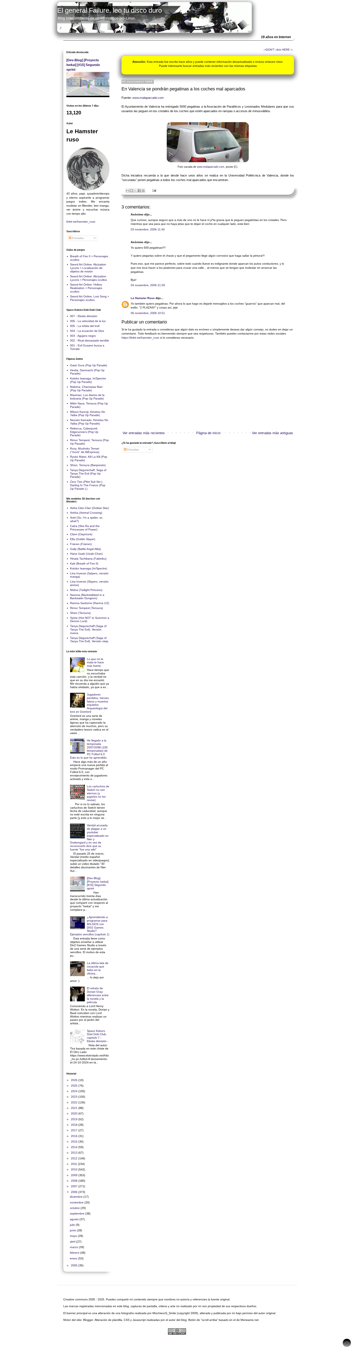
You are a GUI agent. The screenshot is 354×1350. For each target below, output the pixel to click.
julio (73, 1224)
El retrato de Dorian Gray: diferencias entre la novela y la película (98, 995)
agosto (74, 1219)
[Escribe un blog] (131, 191)
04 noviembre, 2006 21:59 (148, 285)
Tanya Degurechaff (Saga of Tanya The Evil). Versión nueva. (88, 629)
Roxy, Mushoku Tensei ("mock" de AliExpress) (84, 450)
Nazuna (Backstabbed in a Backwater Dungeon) (87, 596)
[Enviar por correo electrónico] (128, 191)
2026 (74, 1080)
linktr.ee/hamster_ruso (80, 221)
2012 (74, 1158)
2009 (74, 1175)
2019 (74, 1119)
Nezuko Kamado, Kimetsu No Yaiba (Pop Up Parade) (89, 421)
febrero (75, 1252)
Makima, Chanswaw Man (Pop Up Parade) (86, 388)
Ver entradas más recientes (144, 433)
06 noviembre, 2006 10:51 (148, 313)
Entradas (132, 449)
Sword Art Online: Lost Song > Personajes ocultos (89, 298)
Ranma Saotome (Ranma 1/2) (89, 603)
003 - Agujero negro (83, 335)
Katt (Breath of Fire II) (84, 563)
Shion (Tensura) (80, 613)
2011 (74, 1164)
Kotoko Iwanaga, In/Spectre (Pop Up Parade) (88, 380)
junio (73, 1230)
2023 (74, 1096)
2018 (74, 1124)
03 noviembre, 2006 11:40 (148, 229)
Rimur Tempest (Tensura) (86, 608)
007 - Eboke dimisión (83, 316)
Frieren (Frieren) (81, 544)
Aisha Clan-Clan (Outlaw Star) (89, 508)
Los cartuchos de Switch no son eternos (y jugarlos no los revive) (98, 793)
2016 (74, 1136)
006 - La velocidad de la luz (88, 321)
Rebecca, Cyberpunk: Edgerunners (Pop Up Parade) (84, 432)
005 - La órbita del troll (84, 326)
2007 (74, 1186)
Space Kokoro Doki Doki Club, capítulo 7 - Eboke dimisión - (97, 1036)
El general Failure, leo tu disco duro (109, 10)
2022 (74, 1102)
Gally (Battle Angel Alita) (85, 549)
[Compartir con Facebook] (139, 191)
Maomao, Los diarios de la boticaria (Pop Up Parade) (87, 396)
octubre (75, 1208)
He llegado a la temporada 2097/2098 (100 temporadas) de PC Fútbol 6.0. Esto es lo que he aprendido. (89, 749)
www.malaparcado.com (148, 97)
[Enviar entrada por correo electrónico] (153, 190)
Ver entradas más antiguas (272, 433)
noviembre (77, 1202)
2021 (74, 1108)
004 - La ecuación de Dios (87, 330)
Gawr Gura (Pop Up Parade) (88, 365)
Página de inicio (208, 433)
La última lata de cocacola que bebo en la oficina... (97, 968)
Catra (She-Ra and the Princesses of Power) (85, 527)
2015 (74, 1141)
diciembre (76, 1196)
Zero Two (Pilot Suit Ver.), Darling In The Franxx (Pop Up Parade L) (87, 485)
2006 (74, 1192)
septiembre (77, 1213)
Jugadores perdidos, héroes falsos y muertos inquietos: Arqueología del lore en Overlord (89, 703)
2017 (74, 1130)
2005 (74, 1265)
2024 (74, 1091)
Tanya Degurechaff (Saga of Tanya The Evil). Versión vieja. (89, 639)
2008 (74, 1180)
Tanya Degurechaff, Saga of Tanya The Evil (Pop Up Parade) (88, 473)
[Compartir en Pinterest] (143, 191)
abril (73, 1241)
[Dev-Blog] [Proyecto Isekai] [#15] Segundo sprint (83, 64)
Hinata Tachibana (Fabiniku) (88, 558)
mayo (74, 1235)
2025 (74, 1085)
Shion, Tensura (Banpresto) (88, 465)
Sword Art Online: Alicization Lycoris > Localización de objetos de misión (88, 268)
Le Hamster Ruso (143, 298)
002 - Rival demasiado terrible (89, 340)
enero (74, 1258)
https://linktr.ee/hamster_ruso (140, 337)
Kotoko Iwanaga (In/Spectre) (88, 568)
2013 (74, 1152)
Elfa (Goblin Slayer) (82, 539)
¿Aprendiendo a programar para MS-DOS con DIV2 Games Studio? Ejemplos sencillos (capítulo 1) (89, 925)
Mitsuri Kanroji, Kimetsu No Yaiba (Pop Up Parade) (87, 413)
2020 (74, 1113)
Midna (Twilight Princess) (86, 590)
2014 (74, 1147)
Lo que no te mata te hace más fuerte (95, 662)
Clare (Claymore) (81, 534)
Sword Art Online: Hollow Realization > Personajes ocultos (86, 288)
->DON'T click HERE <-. (278, 49)
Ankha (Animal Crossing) (86, 512)
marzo (74, 1247)
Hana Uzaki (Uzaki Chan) (86, 553)
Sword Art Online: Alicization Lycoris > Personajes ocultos (88, 278)
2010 (74, 1169)
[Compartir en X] (135, 191)
